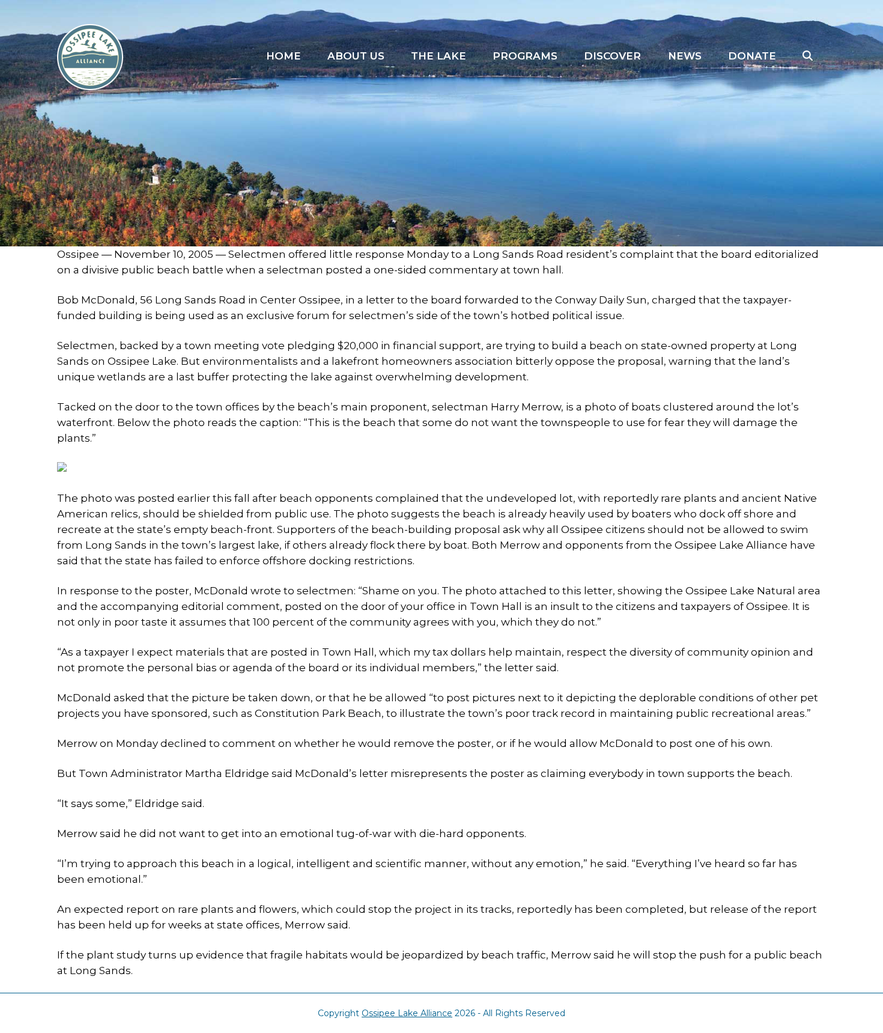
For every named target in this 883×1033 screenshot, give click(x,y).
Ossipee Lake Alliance (407, 1013)
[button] (807, 56)
